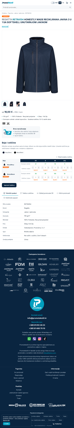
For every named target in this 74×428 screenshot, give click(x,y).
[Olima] (31, 280)
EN (63, 2)
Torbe (58, 416)
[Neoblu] (20, 280)
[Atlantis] (8, 259)
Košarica (19, 381)
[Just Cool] (65, 264)
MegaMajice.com (50, 353)
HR (60, 2)
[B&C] (20, 259)
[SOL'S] (42, 285)
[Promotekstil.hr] (7, 3)
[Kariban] (54, 269)
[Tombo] (25, 290)
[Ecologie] (8, 264)
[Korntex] (20, 275)
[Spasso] (65, 285)
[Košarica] (67, 2)
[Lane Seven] (31, 275)
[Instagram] (40, 339)
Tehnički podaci (11, 193)
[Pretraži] (70, 7)
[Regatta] (5, 26)
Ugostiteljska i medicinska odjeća (35, 420)
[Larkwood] (42, 275)
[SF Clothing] (20, 285)
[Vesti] (48, 290)
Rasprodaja (19, 375)
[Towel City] (37, 290)
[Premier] (54, 280)
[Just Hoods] (8, 269)
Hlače (60, 420)
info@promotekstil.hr (37, 318)
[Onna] (42, 280)
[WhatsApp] (29, 339)
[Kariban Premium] (65, 269)
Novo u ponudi (19, 378)
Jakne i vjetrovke (19, 13)
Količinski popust (12, 198)
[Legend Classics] (54, 275)
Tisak (19, 398)
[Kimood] (8, 275)
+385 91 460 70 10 (37, 328)
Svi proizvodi (18, 372)
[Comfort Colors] (42, 259)
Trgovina (10, 13)
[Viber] (34, 339)
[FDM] (20, 264)
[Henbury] (54, 264)
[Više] (39, 167)
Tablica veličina (27, 193)
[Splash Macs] (14, 290)
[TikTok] (45, 339)
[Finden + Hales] (31, 264)
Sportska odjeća (35, 416)
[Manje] (33, 167)
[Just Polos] (20, 269)
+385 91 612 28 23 (37, 325)
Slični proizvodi (64, 193)
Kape (64, 416)
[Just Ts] (31, 269)
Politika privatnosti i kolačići (55, 375)
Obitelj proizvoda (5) (46, 193)
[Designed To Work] (65, 259)
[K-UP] (42, 269)
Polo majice (51, 420)
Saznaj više (6, 420)
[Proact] (65, 280)
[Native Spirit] (8, 280)
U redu (7, 423)
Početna (4, 13)
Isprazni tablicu (9, 185)
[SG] (31, 285)
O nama (55, 378)
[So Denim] (54, 285)
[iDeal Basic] (59, 290)
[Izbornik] (70, 2)
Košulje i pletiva (48, 416)
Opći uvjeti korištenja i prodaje (55, 372)
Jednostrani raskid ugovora (18, 393)
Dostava (18, 395)
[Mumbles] (65, 275)
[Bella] (31, 259)
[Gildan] (42, 264)
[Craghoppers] (54, 259)
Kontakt (18, 390)
